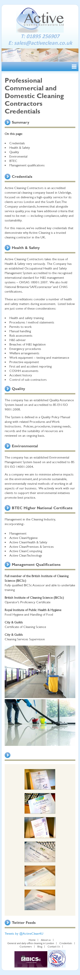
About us (46, 940)
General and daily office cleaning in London (30, 943)
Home (32, 940)
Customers (26, 946)
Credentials (65, 943)
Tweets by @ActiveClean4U (24, 933)
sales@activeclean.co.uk (43, 42)
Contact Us (54, 946)
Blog (39, 946)
